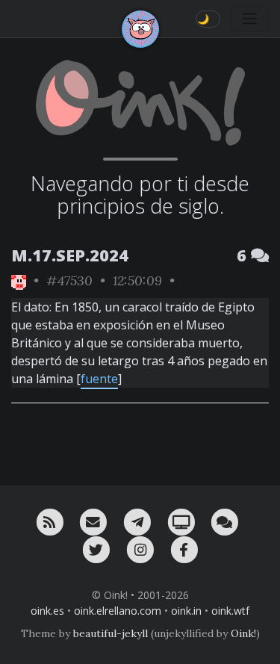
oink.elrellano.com (117, 611)
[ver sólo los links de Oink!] (18, 280)
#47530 (69, 280)
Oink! (243, 633)
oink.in (186, 611)
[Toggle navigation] (249, 18)
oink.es (47, 611)
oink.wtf (230, 611)
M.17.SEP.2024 (69, 255)
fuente (99, 378)
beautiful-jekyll (110, 633)
